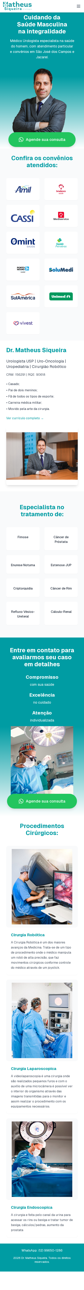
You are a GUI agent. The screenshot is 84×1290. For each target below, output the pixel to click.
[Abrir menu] (78, 6)
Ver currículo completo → (25, 418)
